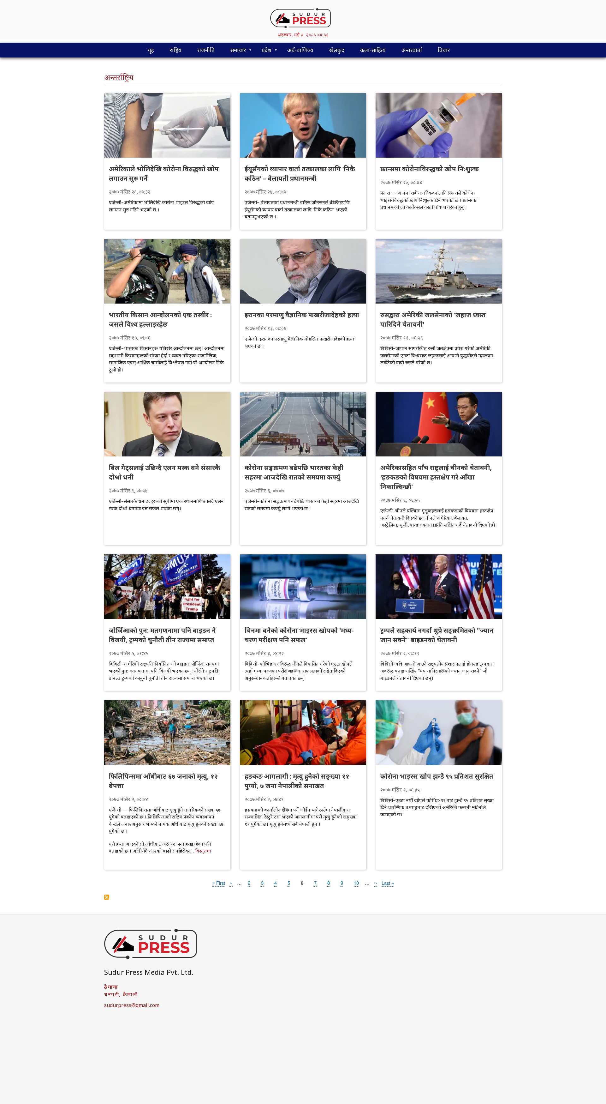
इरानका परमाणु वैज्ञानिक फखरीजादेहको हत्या (302, 315)
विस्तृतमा (203, 851)
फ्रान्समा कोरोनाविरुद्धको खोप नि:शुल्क (429, 169)
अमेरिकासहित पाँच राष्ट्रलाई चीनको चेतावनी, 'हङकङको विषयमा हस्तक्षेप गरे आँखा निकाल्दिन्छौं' (436, 477)
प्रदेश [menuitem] (262, 51)
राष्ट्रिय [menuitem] (175, 50)
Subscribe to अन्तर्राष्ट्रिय (106, 897)
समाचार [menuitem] (234, 51)
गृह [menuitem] (151, 50)
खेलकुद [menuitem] (336, 50)
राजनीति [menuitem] (206, 50)
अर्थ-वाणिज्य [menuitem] (300, 50)
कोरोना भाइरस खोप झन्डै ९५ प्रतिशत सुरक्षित (436, 776)
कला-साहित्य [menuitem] (373, 50)
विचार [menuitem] (444, 50)
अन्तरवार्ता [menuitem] (411, 50)
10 (356, 882)
